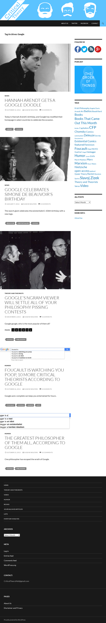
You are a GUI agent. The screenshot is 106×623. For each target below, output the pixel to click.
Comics (90, 131)
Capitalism (84, 128)
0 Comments (47, 110)
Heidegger (91, 152)
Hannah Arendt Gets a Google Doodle (30, 103)
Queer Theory (81, 174)
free (89, 149)
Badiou (88, 111)
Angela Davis (95, 108)
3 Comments (47, 317)
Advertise (78, 218)
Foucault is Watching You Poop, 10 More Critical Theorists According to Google (34, 377)
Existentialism (23, 223)
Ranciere (98, 174)
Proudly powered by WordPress (14, 620)
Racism (90, 173)
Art (82, 111)
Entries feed (8, 556)
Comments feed (10, 560)
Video (84, 186)
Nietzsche (81, 167)
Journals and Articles (13, 509)
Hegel (84, 152)
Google (19, 129)
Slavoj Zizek (89, 177)
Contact (95, 23)
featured (79, 144)
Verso (77, 186)
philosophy (20, 339)
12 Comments (47, 452)
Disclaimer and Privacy (13, 608)
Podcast (79, 62)
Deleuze (89, 135)
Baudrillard (97, 111)
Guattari (78, 152)
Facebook (84, 23)
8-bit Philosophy (82, 108)
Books (79, 114)
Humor (8, 366)
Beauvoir (10, 223)
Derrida (98, 136)
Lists (38, 405)
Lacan (88, 156)
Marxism (81, 163)
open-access (82, 170)
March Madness (80, 160)
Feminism (89, 144)
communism (79, 136)
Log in (6, 551)
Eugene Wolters (31, 110)
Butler (77, 128)
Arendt (10, 129)
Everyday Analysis (11, 519)
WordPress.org (10, 565)
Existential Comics (85, 141)
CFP (92, 127)
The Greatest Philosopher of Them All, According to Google (35, 442)
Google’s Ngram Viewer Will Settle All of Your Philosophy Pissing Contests (32, 304)
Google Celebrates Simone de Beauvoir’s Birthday (29, 194)
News (7, 96)
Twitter (74, 23)
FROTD (95, 149)
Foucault (10, 405)
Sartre (77, 178)
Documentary (79, 138)
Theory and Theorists (14, 293)
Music (89, 164)
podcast (93, 171)
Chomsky (80, 131)
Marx (90, 159)
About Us (64, 23)
